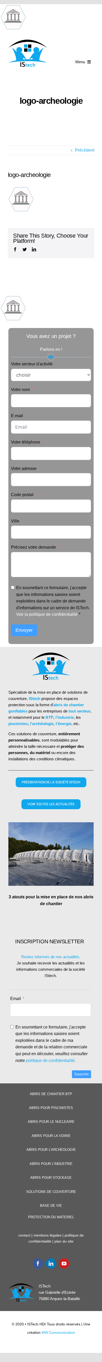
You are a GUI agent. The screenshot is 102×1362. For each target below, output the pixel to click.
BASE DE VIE (51, 1206)
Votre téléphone (25, 442)
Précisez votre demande (33, 547)
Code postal (22, 494)
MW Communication (58, 1332)
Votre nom (20, 389)
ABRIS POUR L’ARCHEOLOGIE (51, 1150)
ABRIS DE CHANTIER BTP (51, 1094)
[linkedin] (51, 1263)
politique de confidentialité (50, 1060)
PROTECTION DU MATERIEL (51, 1217)
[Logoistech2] (28, 41)
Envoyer (24, 630)
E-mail (17, 415)
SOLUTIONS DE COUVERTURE (51, 1192)
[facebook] (38, 1263)
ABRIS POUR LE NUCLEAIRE (51, 1122)
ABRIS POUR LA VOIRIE (51, 1136)
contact (24, 1235)
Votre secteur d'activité (32, 364)
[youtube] (64, 1263)
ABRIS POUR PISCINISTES (51, 1108)
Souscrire (81, 1074)
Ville (15, 521)
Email (15, 998)
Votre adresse (24, 468)
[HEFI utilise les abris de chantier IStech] (51, 854)
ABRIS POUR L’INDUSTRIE (51, 1164)
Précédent (84, 150)
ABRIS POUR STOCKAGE (51, 1178)
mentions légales (47, 1235)
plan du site (63, 1241)
